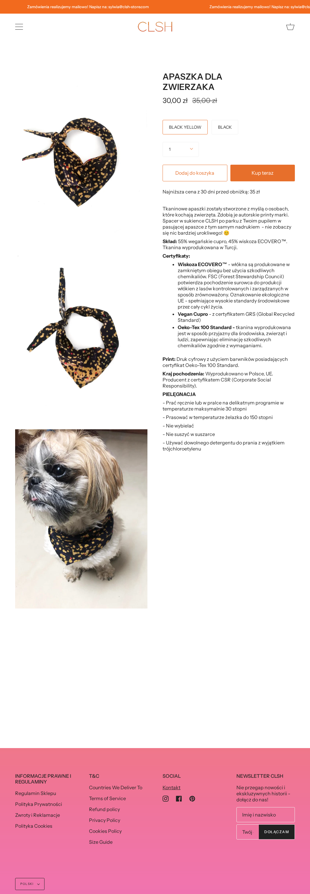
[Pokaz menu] (19, 26)
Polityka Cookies (33, 826)
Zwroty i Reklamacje (37, 815)
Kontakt (171, 787)
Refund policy (104, 809)
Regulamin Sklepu (35, 793)
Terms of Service (107, 798)
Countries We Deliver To (115, 787)
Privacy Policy (104, 820)
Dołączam (276, 832)
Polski (27, 884)
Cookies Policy (105, 831)
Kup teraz (262, 173)
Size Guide (101, 842)
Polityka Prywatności (38, 804)
